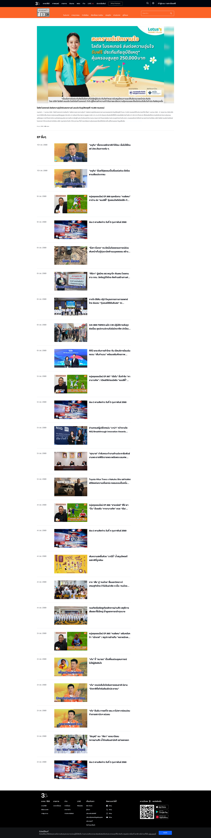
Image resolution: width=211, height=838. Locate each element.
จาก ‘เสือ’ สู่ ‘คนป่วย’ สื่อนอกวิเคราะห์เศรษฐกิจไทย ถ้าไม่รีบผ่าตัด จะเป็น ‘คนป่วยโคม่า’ (108, 584)
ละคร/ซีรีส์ (43, 806)
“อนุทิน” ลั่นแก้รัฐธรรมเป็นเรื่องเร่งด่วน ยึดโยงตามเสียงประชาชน (109, 172)
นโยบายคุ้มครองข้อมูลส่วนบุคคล (94, 817)
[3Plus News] (48, 13)
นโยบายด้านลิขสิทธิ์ (91, 813)
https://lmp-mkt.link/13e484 (133, 121)
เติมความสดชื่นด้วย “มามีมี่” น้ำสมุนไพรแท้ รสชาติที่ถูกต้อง (108, 558)
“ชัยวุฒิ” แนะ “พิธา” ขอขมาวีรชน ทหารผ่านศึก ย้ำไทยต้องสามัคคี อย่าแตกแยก (109, 738)
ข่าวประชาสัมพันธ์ (69, 813)
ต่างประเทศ (116, 15)
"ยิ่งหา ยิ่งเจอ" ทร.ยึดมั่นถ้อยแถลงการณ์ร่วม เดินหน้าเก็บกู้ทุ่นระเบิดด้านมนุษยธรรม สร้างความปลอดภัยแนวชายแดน (109, 250)
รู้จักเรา (88, 810)
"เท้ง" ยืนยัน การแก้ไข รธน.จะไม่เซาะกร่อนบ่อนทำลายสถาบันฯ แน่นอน (109, 712)
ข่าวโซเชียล (85, 15)
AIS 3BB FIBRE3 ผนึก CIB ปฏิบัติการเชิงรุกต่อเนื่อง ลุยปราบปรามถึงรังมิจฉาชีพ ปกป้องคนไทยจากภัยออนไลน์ (109, 327)
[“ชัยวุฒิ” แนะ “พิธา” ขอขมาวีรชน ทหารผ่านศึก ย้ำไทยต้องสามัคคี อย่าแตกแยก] (70, 744)
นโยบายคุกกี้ (89, 821)
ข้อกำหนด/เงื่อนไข (90, 825)
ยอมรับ (165, 833)
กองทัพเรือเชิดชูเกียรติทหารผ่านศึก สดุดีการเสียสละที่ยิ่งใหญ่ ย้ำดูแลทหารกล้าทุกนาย (109, 610)
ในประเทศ (66, 15)
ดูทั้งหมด (125, 15)
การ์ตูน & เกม (44, 813)
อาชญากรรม (76, 15)
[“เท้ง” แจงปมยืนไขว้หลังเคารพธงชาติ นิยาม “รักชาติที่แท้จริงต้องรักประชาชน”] (70, 692)
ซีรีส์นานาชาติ (44, 810)
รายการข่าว (67, 810)
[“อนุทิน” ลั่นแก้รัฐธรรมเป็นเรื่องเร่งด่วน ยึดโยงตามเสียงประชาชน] (70, 178)
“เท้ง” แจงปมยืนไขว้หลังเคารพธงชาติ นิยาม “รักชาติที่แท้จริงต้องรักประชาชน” (108, 687)
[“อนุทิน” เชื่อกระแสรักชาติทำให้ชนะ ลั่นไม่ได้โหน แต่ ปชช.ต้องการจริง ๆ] (70, 152)
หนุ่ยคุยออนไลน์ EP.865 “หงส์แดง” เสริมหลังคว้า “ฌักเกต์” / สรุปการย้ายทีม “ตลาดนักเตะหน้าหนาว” (109, 635)
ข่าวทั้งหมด (67, 806)
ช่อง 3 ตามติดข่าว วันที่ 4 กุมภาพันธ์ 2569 (107, 531)
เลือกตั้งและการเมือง (97, 15)
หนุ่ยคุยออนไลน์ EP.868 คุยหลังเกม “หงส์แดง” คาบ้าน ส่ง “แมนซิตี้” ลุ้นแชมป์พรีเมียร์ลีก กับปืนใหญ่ (109, 198)
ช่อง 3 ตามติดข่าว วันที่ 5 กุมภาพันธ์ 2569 (107, 402)
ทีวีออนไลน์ (80, 806)
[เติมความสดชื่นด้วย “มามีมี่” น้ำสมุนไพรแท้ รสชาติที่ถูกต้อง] (70, 564)
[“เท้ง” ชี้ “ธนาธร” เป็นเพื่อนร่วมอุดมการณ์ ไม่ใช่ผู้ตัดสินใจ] (70, 667)
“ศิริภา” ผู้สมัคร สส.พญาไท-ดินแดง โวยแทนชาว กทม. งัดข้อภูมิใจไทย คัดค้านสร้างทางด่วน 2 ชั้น (110, 275)
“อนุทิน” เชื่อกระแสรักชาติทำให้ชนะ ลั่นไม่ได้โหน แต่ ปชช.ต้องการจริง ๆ (110, 147)
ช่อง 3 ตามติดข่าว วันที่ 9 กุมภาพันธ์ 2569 (107, 222)
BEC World (89, 806)
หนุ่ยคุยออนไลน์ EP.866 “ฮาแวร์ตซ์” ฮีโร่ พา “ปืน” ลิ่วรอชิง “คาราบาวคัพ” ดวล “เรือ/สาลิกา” (108, 507)
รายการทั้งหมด (57, 806)
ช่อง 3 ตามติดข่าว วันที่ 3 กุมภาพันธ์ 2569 (107, 762)
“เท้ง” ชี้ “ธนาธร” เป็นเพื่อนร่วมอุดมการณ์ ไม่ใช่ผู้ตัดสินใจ (108, 661)
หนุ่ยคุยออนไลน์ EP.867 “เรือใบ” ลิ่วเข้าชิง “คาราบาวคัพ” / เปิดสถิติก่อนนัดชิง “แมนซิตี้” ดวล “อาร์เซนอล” (109, 378)
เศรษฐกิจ (108, 15)
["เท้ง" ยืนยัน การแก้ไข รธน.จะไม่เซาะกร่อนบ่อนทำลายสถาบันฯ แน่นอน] (70, 718)
